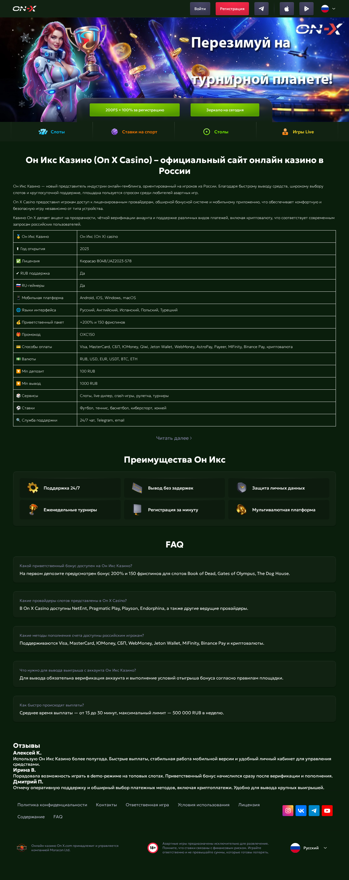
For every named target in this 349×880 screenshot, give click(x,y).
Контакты (106, 804)
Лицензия (249, 804)
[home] (24, 9)
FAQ (57, 816)
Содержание (31, 816)
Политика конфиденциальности (52, 804)
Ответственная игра (147, 804)
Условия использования (204, 804)
